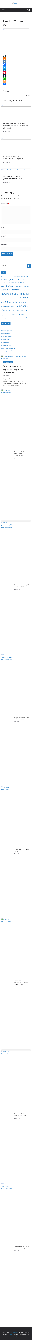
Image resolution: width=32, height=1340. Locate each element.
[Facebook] (16, 64)
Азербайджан (8, 286)
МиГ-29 (13, 306)
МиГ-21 (24, 302)
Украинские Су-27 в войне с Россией (21, 850)
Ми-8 (10, 302)
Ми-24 (15, 302)
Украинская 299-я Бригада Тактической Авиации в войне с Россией (15, 125)
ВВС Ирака (7, 293)
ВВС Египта (24, 290)
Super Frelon (12, 283)
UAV (18, 283)
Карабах (24, 297)
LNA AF (23, 280)
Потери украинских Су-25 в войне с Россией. (21, 586)
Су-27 (18, 310)
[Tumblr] (16, 75)
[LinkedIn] (16, 70)
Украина (19, 314)
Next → (28, 95)
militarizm (14, 376)
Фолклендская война (6, 318)
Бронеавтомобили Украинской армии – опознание (13, 369)
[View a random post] (29, 10)
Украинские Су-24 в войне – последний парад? (21, 1247)
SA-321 (5, 283)
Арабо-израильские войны (9, 328)
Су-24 (9, 310)
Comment (5, 204)
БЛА (14, 290)
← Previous (5, 91)
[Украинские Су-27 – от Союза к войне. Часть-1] (6, 1116)
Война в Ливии (5, 339)
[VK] (16, 61)
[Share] (16, 84)
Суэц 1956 (23, 310)
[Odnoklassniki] (16, 58)
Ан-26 (17, 286)
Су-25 (12, 310)
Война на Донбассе (15, 298)
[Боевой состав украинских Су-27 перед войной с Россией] (6, 983)
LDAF (15, 280)
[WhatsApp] (16, 78)
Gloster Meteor (20, 276)
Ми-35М (20, 302)
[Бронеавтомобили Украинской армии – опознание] (16, 357)
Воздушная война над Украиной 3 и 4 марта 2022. (14, 157)
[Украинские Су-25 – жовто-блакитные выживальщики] (6, 454)
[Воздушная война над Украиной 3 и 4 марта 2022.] (16, 139)
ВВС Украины (21, 293)
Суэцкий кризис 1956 (7, 315)
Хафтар (13, 318)
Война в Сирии (5, 342)
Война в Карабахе (6, 336)
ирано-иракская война (21, 318)
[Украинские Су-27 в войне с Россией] (6, 851)
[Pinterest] (16, 72)
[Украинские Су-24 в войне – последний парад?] (6, 1248)
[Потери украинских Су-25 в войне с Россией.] (6, 587)
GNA (26, 277)
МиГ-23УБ (8, 306)
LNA (19, 279)
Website (4, 245)
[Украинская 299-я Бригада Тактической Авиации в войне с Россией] (16, 106)
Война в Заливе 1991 (6, 298)
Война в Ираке (5, 333)
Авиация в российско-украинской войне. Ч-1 (12, 177)
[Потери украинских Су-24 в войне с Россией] (6, 719)
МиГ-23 (3, 306)
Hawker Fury (5, 280)
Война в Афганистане (7, 331)
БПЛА (18, 290)
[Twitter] (16, 67)
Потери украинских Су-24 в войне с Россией (21, 718)
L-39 (12, 279)
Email (3, 236)
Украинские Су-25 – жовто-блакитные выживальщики (19, 453)
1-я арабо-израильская (6, 276)
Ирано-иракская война (8, 348)
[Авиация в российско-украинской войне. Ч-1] (16, 170)
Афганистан (7, 289)
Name (3, 228)
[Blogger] (16, 81)
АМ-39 (22, 283)
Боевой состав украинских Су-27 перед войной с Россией (21, 982)
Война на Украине (6, 345)
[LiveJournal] (16, 56)
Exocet (14, 276)
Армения (26, 286)
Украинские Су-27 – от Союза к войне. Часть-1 (21, 1115)
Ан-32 (21, 286)
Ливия (5, 301)
